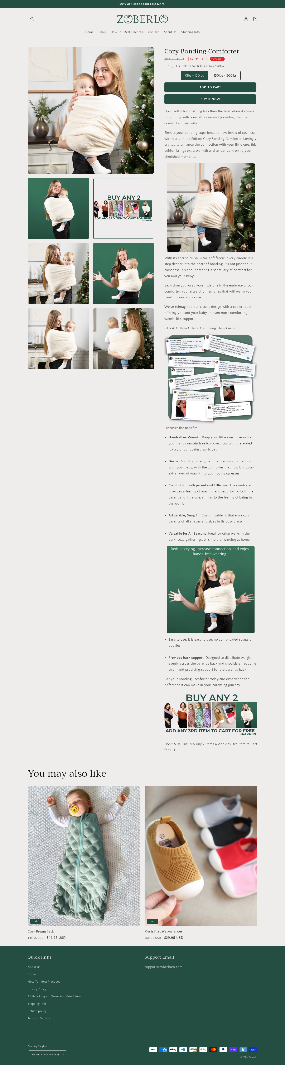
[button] (32, 19)
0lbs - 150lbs (194, 74)
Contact (33, 974)
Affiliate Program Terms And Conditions (54, 996)
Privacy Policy (37, 989)
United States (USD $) (45, 1054)
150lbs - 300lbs (225, 74)
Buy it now (210, 99)
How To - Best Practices (44, 981)
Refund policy (37, 1011)
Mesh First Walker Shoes (164, 932)
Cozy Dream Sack (41, 932)
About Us (34, 967)
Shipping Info (37, 1004)
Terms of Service (39, 1018)
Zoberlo (253, 1057)
